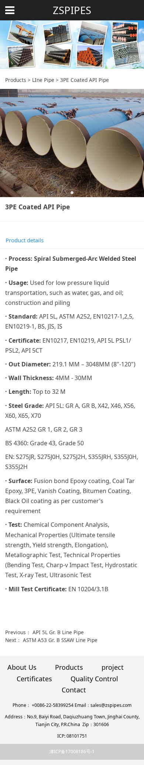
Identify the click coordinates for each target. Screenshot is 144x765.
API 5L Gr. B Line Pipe (58, 632)
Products (15, 79)
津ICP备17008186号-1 (72, 751)
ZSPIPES (72, 10)
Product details (25, 240)
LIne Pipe (43, 79)
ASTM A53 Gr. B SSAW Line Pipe (60, 639)
